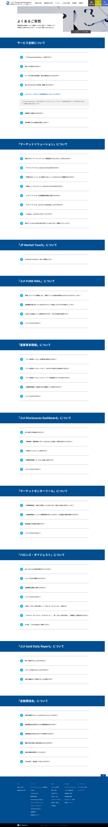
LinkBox (32, 790)
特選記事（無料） (69, 793)
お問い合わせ (31, 103)
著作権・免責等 (55, 802)
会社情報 (74, 3)
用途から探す (38, 3)
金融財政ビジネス (35, 814)
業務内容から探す (48, 3)
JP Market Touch (34, 793)
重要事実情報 (34, 796)
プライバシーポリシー (56, 799)
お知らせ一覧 (54, 796)
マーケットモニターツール (37, 802)
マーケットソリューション (37, 787)
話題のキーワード (69, 802)
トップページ (76, 31)
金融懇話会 (33, 811)
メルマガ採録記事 (69, 790)
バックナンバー (81, 790)
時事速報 (45, 787)
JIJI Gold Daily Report (36, 808)
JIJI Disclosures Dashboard (37, 799)
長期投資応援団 (68, 796)
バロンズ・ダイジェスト (36, 805)
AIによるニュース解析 (70, 799)
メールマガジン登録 (82, 787)
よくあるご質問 (66, 3)
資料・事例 (53, 790)
